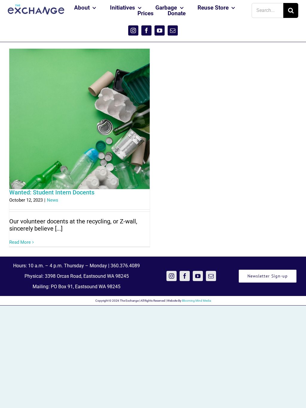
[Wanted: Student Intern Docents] (79, 119)
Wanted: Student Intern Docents (51, 192)
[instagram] (133, 30)
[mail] (173, 30)
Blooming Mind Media (196, 300)
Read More (20, 242)
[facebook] (146, 30)
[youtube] (159, 30)
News (52, 200)
